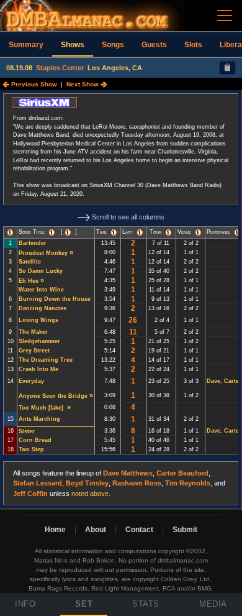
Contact (139, 529)
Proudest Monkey (43, 253)
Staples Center (60, 67)
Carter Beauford (182, 473)
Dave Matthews (128, 473)
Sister (27, 431)
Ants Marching (39, 419)
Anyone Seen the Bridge (53, 396)
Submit (185, 529)
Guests (154, 44)
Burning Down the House (55, 299)
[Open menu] (224, 15)
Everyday (31, 381)
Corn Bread (35, 440)
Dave (213, 381)
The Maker (33, 332)
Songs (113, 44)
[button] (10, 232)
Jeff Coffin (30, 493)
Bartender (33, 243)
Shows (72, 44)
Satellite (30, 262)
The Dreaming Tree (46, 360)
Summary (26, 44)
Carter (232, 381)
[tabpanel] (121, 299)
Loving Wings (38, 320)
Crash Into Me (38, 369)
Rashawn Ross (136, 483)
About (95, 529)
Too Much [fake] (42, 408)
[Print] (227, 68)
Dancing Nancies (42, 308)
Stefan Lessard (37, 483)
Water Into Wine (41, 290)
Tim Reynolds (187, 483)
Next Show (83, 84)
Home (55, 529)
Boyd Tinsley (87, 483)
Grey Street (34, 350)
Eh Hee (28, 281)
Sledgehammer (39, 341)
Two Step (31, 449)
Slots (193, 44)
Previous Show (33, 84)
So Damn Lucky (41, 271)
